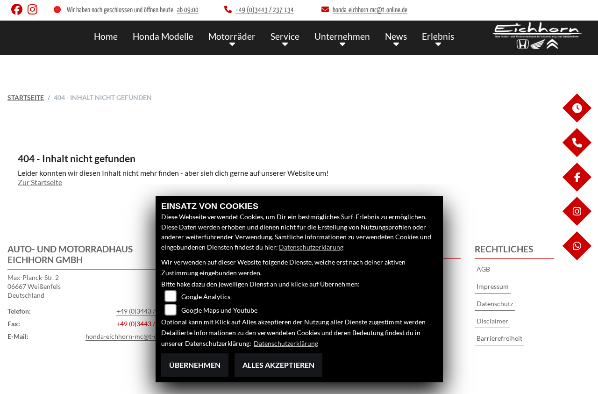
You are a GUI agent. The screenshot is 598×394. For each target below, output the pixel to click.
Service (285, 36)
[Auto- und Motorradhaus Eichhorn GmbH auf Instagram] (34, 11)
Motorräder (232, 36)
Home (106, 36)
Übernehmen (195, 364)
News (396, 36)
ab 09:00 (188, 10)
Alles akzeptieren (278, 364)
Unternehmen (342, 36)
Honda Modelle (163, 36)
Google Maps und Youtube (219, 310)
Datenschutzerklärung (311, 247)
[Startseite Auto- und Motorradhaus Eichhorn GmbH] (537, 35)
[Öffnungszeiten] (576, 119)
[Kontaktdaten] (576, 154)
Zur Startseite (40, 182)
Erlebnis (438, 36)
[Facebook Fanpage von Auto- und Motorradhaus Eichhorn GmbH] (19, 11)
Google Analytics (205, 297)
